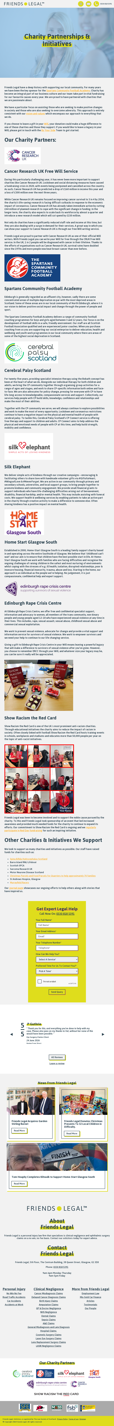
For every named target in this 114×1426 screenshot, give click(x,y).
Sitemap (82, 1419)
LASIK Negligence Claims (48, 1346)
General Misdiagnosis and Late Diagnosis (49, 1327)
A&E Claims (48, 1323)
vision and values (35, 113)
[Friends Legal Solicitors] (24, 4)
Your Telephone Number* (48, 942)
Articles (90, 1300)
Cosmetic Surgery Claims (48, 1334)
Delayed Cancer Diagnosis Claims (49, 1297)
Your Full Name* (44, 920)
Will (46, 123)
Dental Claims (48, 1316)
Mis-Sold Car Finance (90, 1297)
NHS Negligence (48, 1312)
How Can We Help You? (47, 954)
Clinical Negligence (49, 1289)
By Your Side (48, 130)
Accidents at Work (14, 1304)
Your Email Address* (46, 931)
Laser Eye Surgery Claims (48, 1338)
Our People (90, 1308)
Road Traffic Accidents (14, 1297)
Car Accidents (14, 1300)
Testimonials (90, 1304)
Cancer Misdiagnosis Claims (48, 1293)
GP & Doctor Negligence (48, 1308)
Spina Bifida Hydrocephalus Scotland (28, 859)
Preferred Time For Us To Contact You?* (56, 966)
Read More (19, 1130)
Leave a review (57, 1063)
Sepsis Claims (49, 1319)
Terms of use (74, 1419)
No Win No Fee (14, 1293)
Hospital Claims (48, 1330)
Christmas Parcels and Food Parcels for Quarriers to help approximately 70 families (53, 875)
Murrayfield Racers (19, 882)
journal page (16, 887)
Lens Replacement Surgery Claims (48, 1342)
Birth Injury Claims (48, 1300)
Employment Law (90, 1293)
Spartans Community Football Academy (68, 90)
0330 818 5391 (106, 4)
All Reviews (57, 1057)
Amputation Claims (48, 1304)
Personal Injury (14, 1289)
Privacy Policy (62, 1419)
